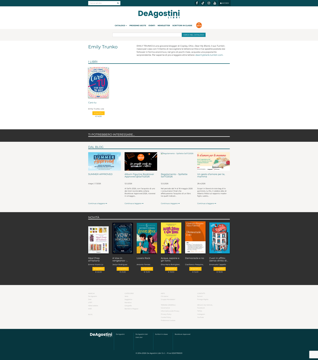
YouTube (200, 317)
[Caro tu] (98, 82)
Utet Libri (139, 337)
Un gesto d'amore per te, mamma (211, 175)
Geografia (128, 306)
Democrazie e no (194, 258)
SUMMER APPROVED (100, 174)
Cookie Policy (166, 317)
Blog (90, 314)
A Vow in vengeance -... (120, 259)
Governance (165, 308)
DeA (89, 299)
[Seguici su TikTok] (202, 3)
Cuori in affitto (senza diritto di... (218, 259)
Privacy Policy (166, 314)
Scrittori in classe (182, 25)
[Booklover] (199, 25)
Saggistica (128, 299)
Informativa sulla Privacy (170, 311)
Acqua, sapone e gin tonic (170, 259)
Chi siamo (164, 296)
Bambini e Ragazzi (131, 309)
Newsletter (164, 25)
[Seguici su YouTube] (214, 3)
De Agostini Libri (142, 334)
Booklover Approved (182, 334)
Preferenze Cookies (168, 320)
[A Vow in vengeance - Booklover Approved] (122, 238)
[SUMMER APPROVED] (104, 161)
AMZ (90, 309)
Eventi (152, 25)
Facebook (201, 308)
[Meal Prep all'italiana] (98, 238)
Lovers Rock (143, 258)
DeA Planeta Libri (159, 14)
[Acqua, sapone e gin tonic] (171, 238)
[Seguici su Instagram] (208, 3)
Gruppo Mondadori (168, 299)
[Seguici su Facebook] (197, 3)
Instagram (201, 314)
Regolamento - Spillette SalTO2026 (174, 175)
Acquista (98, 113)
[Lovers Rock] (147, 238)
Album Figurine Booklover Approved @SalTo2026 (139, 175)
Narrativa (128, 302)
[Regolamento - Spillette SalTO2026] (177, 161)
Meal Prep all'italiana (94, 259)
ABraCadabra (93, 306)
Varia (126, 296)
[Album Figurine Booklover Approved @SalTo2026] (141, 161)
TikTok (199, 311)
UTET (90, 302)
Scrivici (199, 296)
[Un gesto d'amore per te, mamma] (213, 161)
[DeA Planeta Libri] (101, 335)
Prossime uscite (137, 25)
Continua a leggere (96, 203)
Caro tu (92, 102)
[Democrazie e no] (195, 238)
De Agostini (92, 296)
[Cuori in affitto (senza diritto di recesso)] (219, 238)
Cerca (193, 35)
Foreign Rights (202, 299)
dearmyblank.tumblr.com (209, 55)
